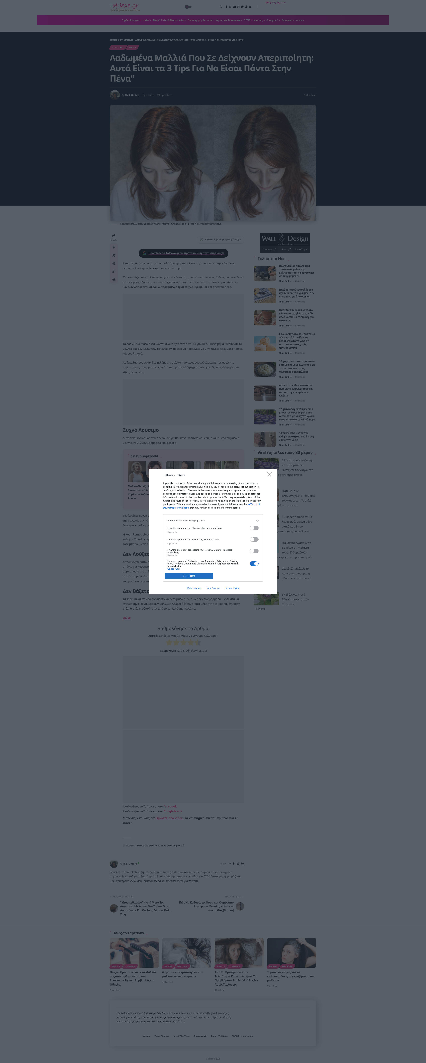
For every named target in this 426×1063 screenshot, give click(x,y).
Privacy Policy (232, 588)
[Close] (270, 475)
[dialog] (213, 531)
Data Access (213, 588)
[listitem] (213, 520)
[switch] (254, 528)
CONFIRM (189, 576)
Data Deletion (194, 588)
